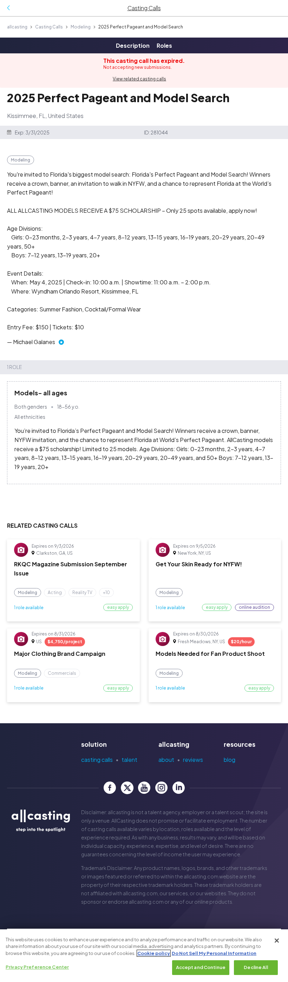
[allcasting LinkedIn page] (178, 788)
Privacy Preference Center (37, 967)
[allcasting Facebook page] (110, 788)
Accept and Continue (200, 967)
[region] (144, 955)
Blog (229, 759)
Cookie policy (153, 953)
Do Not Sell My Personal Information (214, 953)
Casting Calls (49, 26)
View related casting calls (139, 78)
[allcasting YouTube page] (144, 788)
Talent (129, 759)
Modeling (81, 26)
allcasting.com (201, 876)
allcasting (17, 26)
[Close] (276, 940)
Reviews (193, 759)
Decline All (256, 967)
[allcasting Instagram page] (161, 788)
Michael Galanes (34, 341)
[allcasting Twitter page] (127, 788)
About (166, 759)
